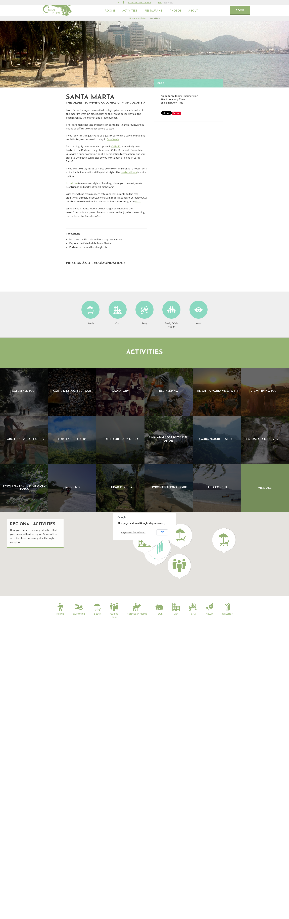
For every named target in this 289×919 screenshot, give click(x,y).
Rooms (110, 11)
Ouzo (138, 201)
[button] (179, 566)
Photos (175, 11)
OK (162, 532)
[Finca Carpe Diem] (57, 10)
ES (165, 3)
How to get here (139, 3)
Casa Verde (113, 139)
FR (171, 3)
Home (132, 18)
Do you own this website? (133, 532)
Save (178, 113)
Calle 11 (115, 146)
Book (240, 10)
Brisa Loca (72, 183)
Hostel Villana (129, 172)
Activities (129, 11)
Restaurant (153, 11)
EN (160, 3)
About (193, 11)
